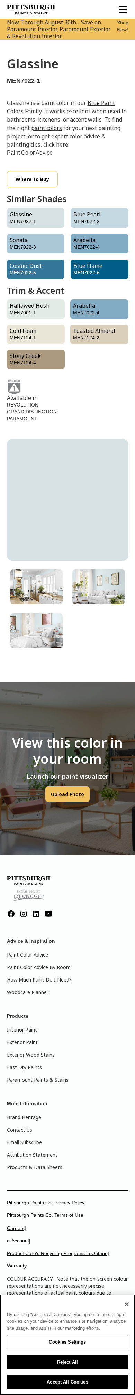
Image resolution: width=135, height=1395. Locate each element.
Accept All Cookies (67, 1382)
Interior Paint (22, 1029)
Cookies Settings (67, 1342)
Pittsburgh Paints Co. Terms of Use (45, 1215)
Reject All (67, 1362)
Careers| (16, 1228)
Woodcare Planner (27, 992)
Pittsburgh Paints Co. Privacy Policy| (46, 1202)
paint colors (46, 128)
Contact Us (19, 1129)
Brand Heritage (24, 1117)
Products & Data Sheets (34, 1167)
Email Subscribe (24, 1142)
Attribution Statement (32, 1154)
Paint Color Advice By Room (39, 967)
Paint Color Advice (30, 153)
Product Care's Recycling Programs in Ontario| (58, 1253)
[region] (67, 1345)
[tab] (36, 586)
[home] (31, 9)
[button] (121, 9)
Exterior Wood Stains (31, 1054)
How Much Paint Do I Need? (39, 979)
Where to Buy (32, 179)
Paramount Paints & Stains (38, 1079)
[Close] (126, 1304)
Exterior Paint (22, 1042)
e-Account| (18, 1241)
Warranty (17, 1266)
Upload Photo (67, 794)
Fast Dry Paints (24, 1067)
